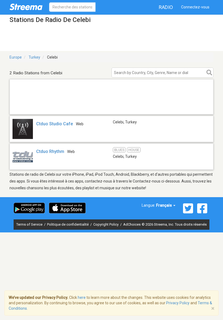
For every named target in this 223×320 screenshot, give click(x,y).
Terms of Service (29, 224)
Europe (16, 57)
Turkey (34, 57)
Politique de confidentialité (68, 224)
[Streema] (26, 7)
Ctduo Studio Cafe (54, 123)
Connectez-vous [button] (195, 7)
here (82, 297)
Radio (166, 7)
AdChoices (132, 224)
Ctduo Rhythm (50, 151)
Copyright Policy (106, 224)
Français (164, 205)
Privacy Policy (178, 303)
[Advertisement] (111, 107)
